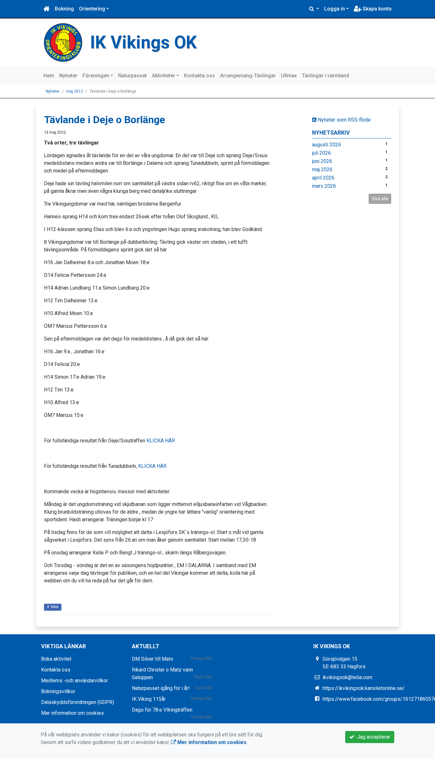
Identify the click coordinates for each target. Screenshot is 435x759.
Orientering (92, 9)
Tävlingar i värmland (325, 76)
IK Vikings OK (143, 42)
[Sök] (314, 9)
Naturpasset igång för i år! (161, 688)
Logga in (334, 9)
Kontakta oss (199, 76)
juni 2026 (322, 161)
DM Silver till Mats (152, 659)
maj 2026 (322, 169)
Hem (48, 76)
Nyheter (68, 76)
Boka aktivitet (56, 659)
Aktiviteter (163, 76)
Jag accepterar (372, 737)
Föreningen (95, 76)
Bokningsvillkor (58, 691)
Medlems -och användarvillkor (74, 681)
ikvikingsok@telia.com (347, 677)
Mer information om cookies (72, 713)
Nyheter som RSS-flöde (344, 120)
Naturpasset (132, 76)
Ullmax (289, 76)
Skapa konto (376, 9)
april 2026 (323, 178)
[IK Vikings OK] (63, 42)
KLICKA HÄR (160, 441)
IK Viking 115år (149, 699)
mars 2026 (324, 186)
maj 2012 (74, 91)
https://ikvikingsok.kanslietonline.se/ (364, 688)
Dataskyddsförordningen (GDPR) (77, 702)
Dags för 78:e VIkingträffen (162, 710)
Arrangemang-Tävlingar (248, 76)
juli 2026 (321, 153)
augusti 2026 (326, 145)
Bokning (64, 9)
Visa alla (380, 198)
